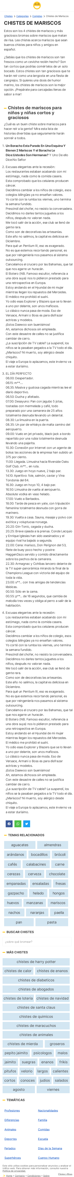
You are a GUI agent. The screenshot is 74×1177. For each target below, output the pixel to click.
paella (59, 912)
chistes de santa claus (36, 1007)
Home (9, 1175)
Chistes (8, 16)
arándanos (15, 854)
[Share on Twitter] (26, 823)
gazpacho (16, 893)
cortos (9, 1080)
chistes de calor (17, 971)
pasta (51, 922)
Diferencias (11, 1120)
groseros (57, 1044)
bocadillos (39, 854)
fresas (61, 883)
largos (42, 1071)
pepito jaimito (16, 1053)
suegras (28, 1062)
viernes (53, 1089)
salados (61, 1080)
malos (63, 1053)
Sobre (46, 1175)
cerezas (13, 874)
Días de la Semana (50, 1148)
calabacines (36, 864)
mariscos (58, 903)
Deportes (10, 1139)
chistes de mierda (23, 1044)
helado (38, 893)
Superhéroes (12, 1157)
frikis (63, 1062)
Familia (42, 1120)
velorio (26, 1071)
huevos (13, 903)
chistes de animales (36, 1035)
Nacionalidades (48, 1110)
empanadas (16, 883)
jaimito (10, 1062)
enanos (47, 1062)
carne (59, 864)
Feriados (9, 1148)
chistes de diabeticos (36, 980)
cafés (12, 864)
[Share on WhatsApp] (17, 823)
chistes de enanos (52, 971)
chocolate (57, 874)
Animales (10, 1129)
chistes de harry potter (36, 962)
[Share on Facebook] (9, 823)
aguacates (19, 845)
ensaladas (40, 883)
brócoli (60, 854)
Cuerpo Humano (48, 1157)
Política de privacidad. (14, 1171)
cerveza (34, 874)
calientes (60, 1071)
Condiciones (34, 1175)
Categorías (22, 16)
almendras (52, 845)
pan (19, 922)
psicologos (43, 1053)
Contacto (20, 1175)
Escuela (43, 1139)
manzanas (34, 903)
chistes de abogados (36, 989)
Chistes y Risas (65, 1173)
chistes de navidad (52, 998)
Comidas (37, 16)
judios (45, 1080)
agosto (19, 1089)
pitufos (10, 1071)
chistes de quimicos (36, 1016)
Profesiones (12, 1110)
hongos (59, 893)
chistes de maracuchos (36, 1025)
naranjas (37, 912)
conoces (27, 1080)
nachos (14, 912)
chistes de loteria (18, 998)
